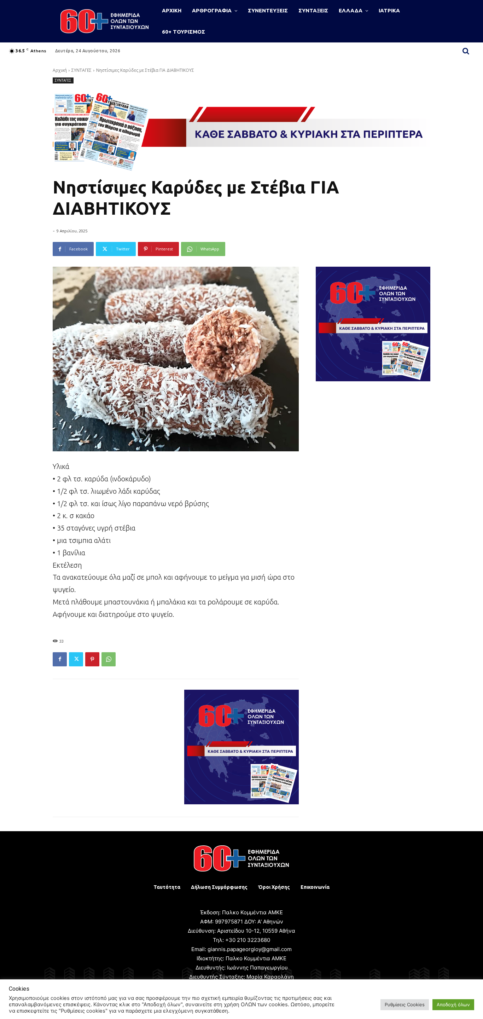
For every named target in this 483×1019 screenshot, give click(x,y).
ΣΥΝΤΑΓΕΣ (81, 70)
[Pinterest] (92, 659)
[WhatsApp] (108, 659)
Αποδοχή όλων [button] (453, 1004)
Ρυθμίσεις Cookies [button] (405, 1004)
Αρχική (60, 70)
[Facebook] (60, 659)
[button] (466, 50)
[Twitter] (76, 659)
